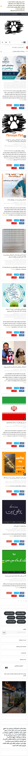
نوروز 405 (15, 318)
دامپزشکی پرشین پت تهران (19, 86)
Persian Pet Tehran (7, 82)
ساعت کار (15, 317)
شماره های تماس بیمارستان (21, 646)
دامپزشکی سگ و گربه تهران (10, 86)
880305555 (20, 203)
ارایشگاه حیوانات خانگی (13, 529)
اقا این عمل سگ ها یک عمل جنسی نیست (15, 576)
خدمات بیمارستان (23, 659)
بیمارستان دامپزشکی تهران (14, 85)
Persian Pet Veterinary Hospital (16, 82)
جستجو (24, 629)
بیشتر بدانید (22, 99)
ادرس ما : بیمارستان (22, 640)
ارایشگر (21, 370)
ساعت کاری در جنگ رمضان (9, 264)
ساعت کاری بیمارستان (18, 204)
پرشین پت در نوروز (15, 261)
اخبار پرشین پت (15, 81)
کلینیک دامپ (24, 147)
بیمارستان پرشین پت (13, 203)
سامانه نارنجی (11, 617)
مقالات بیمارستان (20, 617)
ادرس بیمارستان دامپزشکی (18, 481)
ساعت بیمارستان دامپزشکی (21, 317)
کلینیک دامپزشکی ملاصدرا (8, 87)
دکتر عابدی (16, 580)
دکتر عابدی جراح (12, 580)
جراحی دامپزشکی (7, 482)
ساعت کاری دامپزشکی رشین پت (19, 264)
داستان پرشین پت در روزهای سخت (18, 47)
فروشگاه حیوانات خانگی (11, 530)
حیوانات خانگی (6, 370)
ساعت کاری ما (23, 653)
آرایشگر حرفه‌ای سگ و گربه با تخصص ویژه (15, 367)
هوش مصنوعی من (11, 621)
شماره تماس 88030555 (16, 87)
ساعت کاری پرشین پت (9, 317)
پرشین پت (10, 260)
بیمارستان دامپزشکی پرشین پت (17, 260)
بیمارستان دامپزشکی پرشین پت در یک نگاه (15, 478)
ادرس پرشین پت (10, 481)
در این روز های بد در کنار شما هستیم (16, 422)
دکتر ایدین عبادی (21, 580)
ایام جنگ (20, 314)
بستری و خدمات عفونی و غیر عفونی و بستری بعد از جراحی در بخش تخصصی (15, 674)
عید (17, 318)
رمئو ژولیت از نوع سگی (20, 526)
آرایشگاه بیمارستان (9, 613)
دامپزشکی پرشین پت (8, 261)
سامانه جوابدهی (21, 621)
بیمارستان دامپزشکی (19, 426)
